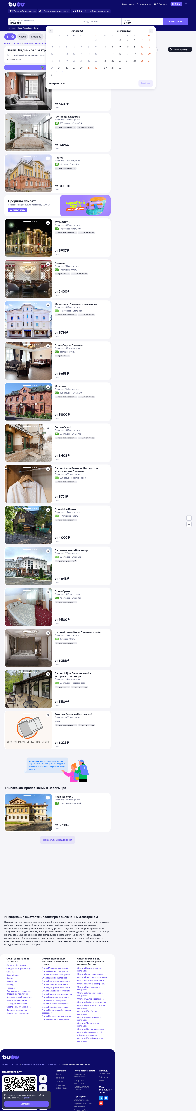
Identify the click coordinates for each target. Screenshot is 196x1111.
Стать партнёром (81, 1100)
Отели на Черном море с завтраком (89, 1024)
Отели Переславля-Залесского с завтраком (57, 1011)
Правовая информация (61, 1086)
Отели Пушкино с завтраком (55, 1019)
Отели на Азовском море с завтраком (90, 1018)
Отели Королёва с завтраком (56, 1007)
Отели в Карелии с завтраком (91, 983)
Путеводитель (144, 4)
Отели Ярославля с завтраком (56, 974)
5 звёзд (9, 984)
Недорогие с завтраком (17, 1013)
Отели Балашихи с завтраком (56, 990)
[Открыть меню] (186, 4)
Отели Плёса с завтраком (54, 1000)
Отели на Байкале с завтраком (91, 1002)
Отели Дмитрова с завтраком (56, 987)
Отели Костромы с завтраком (56, 981)
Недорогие (11, 981)
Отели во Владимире (16, 965)
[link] (17, 210)
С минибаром (13, 975)
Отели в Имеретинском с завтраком (89, 969)
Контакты (59, 1081)
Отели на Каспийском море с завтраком (91, 1039)
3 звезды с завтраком (16, 1000)
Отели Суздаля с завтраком (55, 984)
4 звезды (10, 988)
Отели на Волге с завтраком (90, 1029)
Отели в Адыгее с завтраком (90, 999)
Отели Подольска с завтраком (56, 1016)
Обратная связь (103, 1078)
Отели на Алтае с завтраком (90, 980)
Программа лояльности (79, 1081)
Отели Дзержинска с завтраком (57, 994)
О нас (58, 1074)
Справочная (128, 4)
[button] (43, 1079)
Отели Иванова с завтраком (55, 971)
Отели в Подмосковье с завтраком (88, 988)
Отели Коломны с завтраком (55, 997)
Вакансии (60, 1077)
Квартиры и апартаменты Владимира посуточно (18, 992)
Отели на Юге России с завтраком (88, 1012)
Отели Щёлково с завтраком (55, 1003)
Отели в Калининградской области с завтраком (89, 1033)
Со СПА (10, 971)
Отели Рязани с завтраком (54, 977)
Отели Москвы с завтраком (55, 968)
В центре (10, 978)
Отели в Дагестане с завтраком (92, 977)
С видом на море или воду (19, 968)
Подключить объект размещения (83, 1105)
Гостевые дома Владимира (19, 997)
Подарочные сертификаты (80, 1075)
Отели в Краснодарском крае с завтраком (92, 1006)
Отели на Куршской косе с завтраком (90, 994)
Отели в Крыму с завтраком (90, 974)
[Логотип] (16, 4)
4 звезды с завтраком (16, 1003)
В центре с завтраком (16, 1010)
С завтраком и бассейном (18, 1006)
